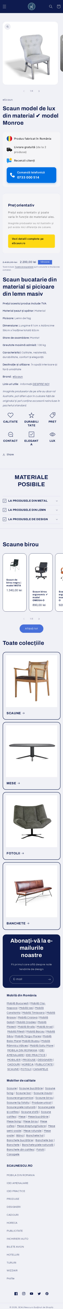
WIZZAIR (12, 1270)
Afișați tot (31, 628)
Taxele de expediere (24, 267)
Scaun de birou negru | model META (13, 583)
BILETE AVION (15, 1247)
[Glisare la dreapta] (39, 91)
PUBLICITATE (44, 1064)
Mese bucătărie (38, 1116)
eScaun (18, 376)
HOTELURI (13, 1255)
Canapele (13, 1154)
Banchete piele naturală (38, 1144)
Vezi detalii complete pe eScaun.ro (28, 241)
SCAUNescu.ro (25, 1307)
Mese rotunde (32, 1130)
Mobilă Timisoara (33, 1012)
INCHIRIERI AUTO (17, 1239)
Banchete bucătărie (20, 1140)
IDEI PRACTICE (36, 1055)
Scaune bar (23, 1093)
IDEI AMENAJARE (17, 1183)
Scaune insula (43, 1093)
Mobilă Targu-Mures (28, 1036)
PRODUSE (29, 1059)
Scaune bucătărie (31, 1088)
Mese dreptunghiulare (31, 1126)
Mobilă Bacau (35, 1031)
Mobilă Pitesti (16, 1031)
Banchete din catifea (20, 1149)
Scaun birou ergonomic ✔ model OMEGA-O (40, 596)
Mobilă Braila (26, 1026)
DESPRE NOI (41, 384)
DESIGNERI (45, 1059)
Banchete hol (35, 1135)
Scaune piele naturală (21, 1107)
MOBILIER (14, 1059)
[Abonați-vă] (49, 979)
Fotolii (40, 1149)
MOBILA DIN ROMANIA (22, 1050)
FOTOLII (13, 853)
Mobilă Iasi (26, 1008)
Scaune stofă (30, 1112)
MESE (11, 783)
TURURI (11, 1262)
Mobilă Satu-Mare (41, 1045)
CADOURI (13, 1064)
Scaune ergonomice (20, 1097)
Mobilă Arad (45, 1026)
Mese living (14, 1121)
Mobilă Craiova (28, 1017)
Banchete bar (44, 1140)
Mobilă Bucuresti (18, 1003)
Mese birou (30, 1121)
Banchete (13, 1144)
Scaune (12, 1088)
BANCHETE (16, 923)
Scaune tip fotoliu (18, 1102)
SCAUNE (14, 713)
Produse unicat (42, 1102)
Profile (10, 1278)
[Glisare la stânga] (24, 91)
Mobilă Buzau (31, 1041)
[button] (4, 6)
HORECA (28, 1064)
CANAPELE (40, 1069)
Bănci (20, 1135)
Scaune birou (44, 1097)
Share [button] (10, 454)
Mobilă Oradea (26, 1022)
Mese (22, 1116)
